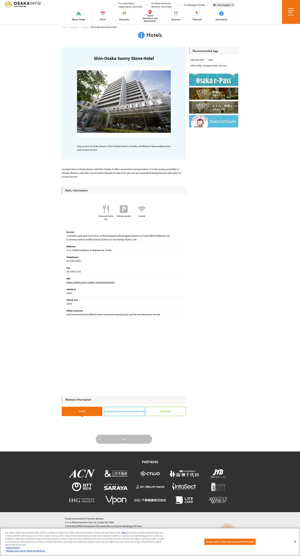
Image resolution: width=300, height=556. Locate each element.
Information (221, 19)
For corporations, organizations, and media (130, 5)
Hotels (85, 27)
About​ (78, 19)
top (64, 27)
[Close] (295, 541)
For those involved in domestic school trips (161, 5)
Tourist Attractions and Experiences (124, 411)
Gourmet (175, 19)
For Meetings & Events (194, 4)
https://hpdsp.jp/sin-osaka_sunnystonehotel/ (90, 282)
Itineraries (124, 19)
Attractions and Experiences (150, 18)
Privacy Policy (13, 547)
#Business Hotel (197, 59)
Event (103, 19)
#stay (210, 59)
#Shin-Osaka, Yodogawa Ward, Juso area (209, 65)
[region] (150, 542)
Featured (197, 19)
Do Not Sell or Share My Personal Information (230, 541)
